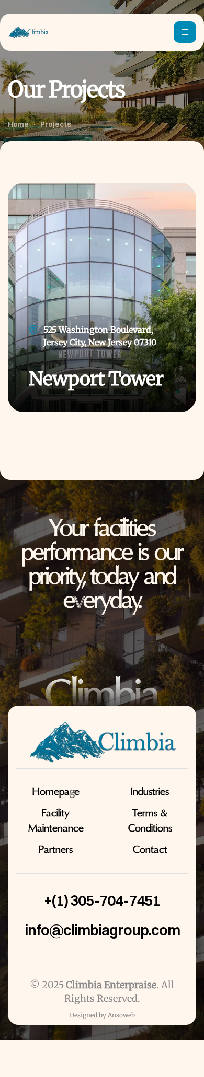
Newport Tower (96, 379)
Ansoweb (121, 1015)
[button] (102, 900)
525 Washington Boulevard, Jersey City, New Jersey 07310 (99, 335)
